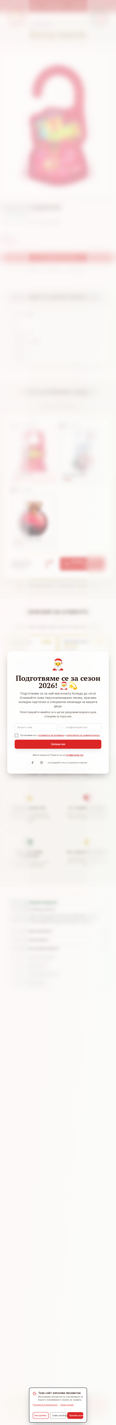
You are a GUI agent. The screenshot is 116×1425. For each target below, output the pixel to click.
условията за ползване (51, 735)
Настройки (40, 1415)
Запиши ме (58, 744)
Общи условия (67, 1405)
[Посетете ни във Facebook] (32, 762)
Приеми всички (76, 1415)
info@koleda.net (74, 755)
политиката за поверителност (83, 735)
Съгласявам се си (60, 735)
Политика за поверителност (45, 1405)
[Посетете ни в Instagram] (41, 762)
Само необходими (59, 1415)
